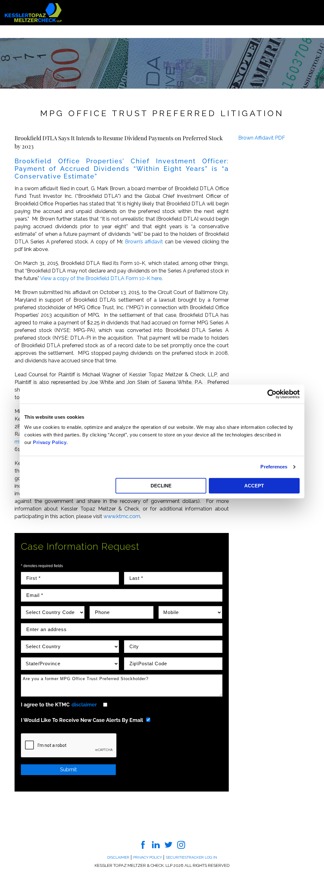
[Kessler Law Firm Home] (33, 12)
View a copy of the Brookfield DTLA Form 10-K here (101, 278)
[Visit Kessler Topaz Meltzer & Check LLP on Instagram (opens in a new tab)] (181, 844)
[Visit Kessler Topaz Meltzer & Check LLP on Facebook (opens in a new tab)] (143, 844)
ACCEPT (254, 485)
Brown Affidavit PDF (261, 138)
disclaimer (84, 705)
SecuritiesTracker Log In (191, 857)
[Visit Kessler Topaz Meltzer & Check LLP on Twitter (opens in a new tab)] (168, 844)
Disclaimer (118, 857)
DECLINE (161, 485)
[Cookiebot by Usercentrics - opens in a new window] (272, 394)
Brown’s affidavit (144, 242)
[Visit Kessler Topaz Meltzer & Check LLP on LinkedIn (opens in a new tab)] (156, 844)
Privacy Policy (49, 442)
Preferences (273, 466)
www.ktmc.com (121, 516)
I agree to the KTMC (59, 705)
